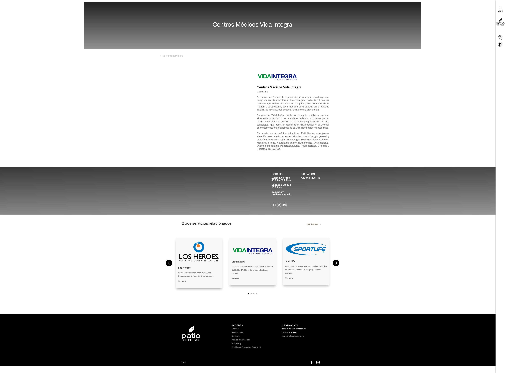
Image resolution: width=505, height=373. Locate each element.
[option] (199, 263)
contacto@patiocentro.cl (292, 336)
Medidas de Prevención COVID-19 (246, 347)
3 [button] (253, 293)
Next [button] (336, 263)
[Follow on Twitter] (279, 205)
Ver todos (312, 224)
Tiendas (235, 329)
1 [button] (248, 293)
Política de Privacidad (240, 340)
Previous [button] (169, 263)
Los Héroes (184, 267)
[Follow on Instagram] (284, 205)
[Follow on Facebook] (273, 205)
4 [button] (256, 293)
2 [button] (251, 293)
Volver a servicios (172, 55)
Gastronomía (237, 332)
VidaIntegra (238, 261)
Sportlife (290, 261)
